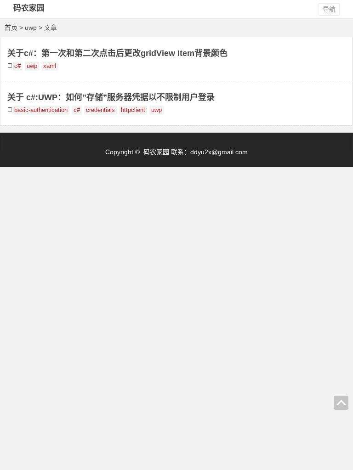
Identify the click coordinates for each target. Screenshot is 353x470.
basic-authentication (41, 110)
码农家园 (29, 8)
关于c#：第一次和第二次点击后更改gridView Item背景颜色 (117, 53)
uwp (32, 66)
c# (17, 66)
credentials (100, 110)
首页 (11, 27)
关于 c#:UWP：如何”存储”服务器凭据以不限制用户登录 (111, 97)
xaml (49, 66)
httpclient (133, 110)
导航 (329, 9)
